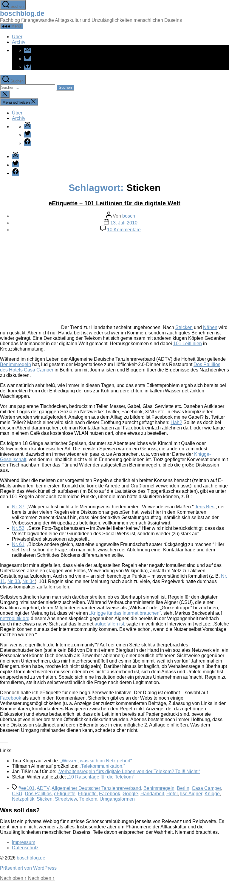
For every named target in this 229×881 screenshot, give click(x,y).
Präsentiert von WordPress (28, 868)
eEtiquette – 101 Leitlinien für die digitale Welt (114, 203)
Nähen (210, 327)
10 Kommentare (124, 229)
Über (17, 36)
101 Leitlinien (187, 343)
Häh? (176, 422)
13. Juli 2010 (123, 222)
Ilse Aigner (191, 793)
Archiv (18, 42)
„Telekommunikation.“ (102, 766)
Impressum (23, 842)
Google (130, 793)
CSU (17, 793)
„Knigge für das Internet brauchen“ (125, 613)
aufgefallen (106, 623)
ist (121, 623)
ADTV (43, 788)
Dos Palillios (38, 793)
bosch (128, 215)
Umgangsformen (117, 799)
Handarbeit (152, 793)
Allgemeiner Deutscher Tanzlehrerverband (96, 788)
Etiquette (87, 793)
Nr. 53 (18, 528)
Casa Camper (206, 788)
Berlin (183, 788)
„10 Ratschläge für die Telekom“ (100, 776)
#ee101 (26, 788)
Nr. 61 (18, 544)
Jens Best (205, 506)
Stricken (184, 327)
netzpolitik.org (15, 618)
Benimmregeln (15, 364)
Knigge (212, 793)
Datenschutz (25, 847)
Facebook (10, 697)
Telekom (88, 799)
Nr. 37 (18, 506)
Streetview (66, 799)
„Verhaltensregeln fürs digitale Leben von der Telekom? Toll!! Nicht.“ (129, 771)
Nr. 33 (13, 581)
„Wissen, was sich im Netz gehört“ (96, 760)
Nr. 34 (28, 581)
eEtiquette (64, 793)
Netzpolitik (23, 799)
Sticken (44, 799)
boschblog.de (22, 13)
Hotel (172, 793)
